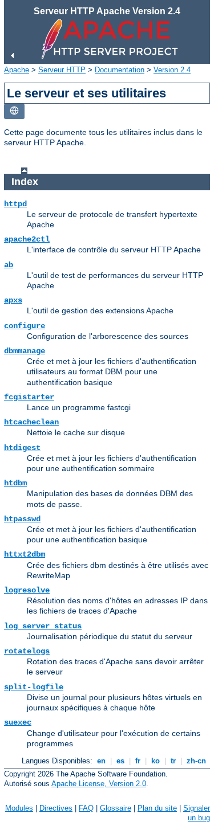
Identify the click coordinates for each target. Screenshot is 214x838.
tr (173, 761)
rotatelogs (27, 651)
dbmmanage (24, 350)
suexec (17, 722)
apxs (13, 300)
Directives (55, 808)
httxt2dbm (24, 554)
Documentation (119, 70)
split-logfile (33, 687)
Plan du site (157, 808)
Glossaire (115, 808)
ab (8, 264)
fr (138, 761)
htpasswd (22, 519)
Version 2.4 (172, 70)
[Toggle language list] (14, 111)
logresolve (27, 590)
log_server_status (43, 626)
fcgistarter (29, 397)
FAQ (86, 808)
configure (24, 325)
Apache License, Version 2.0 (98, 783)
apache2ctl (27, 239)
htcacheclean (31, 422)
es (120, 761)
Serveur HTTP (62, 70)
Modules (19, 808)
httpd (15, 204)
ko (155, 761)
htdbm (15, 483)
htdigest (22, 447)
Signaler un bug (196, 813)
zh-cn (196, 761)
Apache (16, 70)
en (101, 761)
